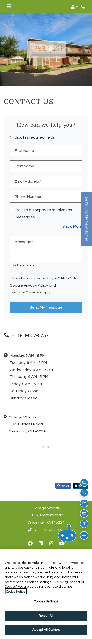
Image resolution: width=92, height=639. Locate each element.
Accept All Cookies (45, 629)
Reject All (46, 615)
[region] (46, 594)
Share (65, 485)
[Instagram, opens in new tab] (51, 544)
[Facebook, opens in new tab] (30, 544)
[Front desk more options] (84, 535)
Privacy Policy (36, 285)
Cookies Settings (46, 601)
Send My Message (46, 307)
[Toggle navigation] (9, 6)
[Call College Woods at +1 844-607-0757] (83, 6)
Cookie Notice (16, 591)
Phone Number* (29, 197)
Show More (72, 226)
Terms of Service (24, 292)
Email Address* (28, 181)
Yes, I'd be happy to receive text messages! (45, 213)
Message (24, 242)
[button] (74, 6)
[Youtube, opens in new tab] (62, 544)
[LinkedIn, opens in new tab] (41, 544)
